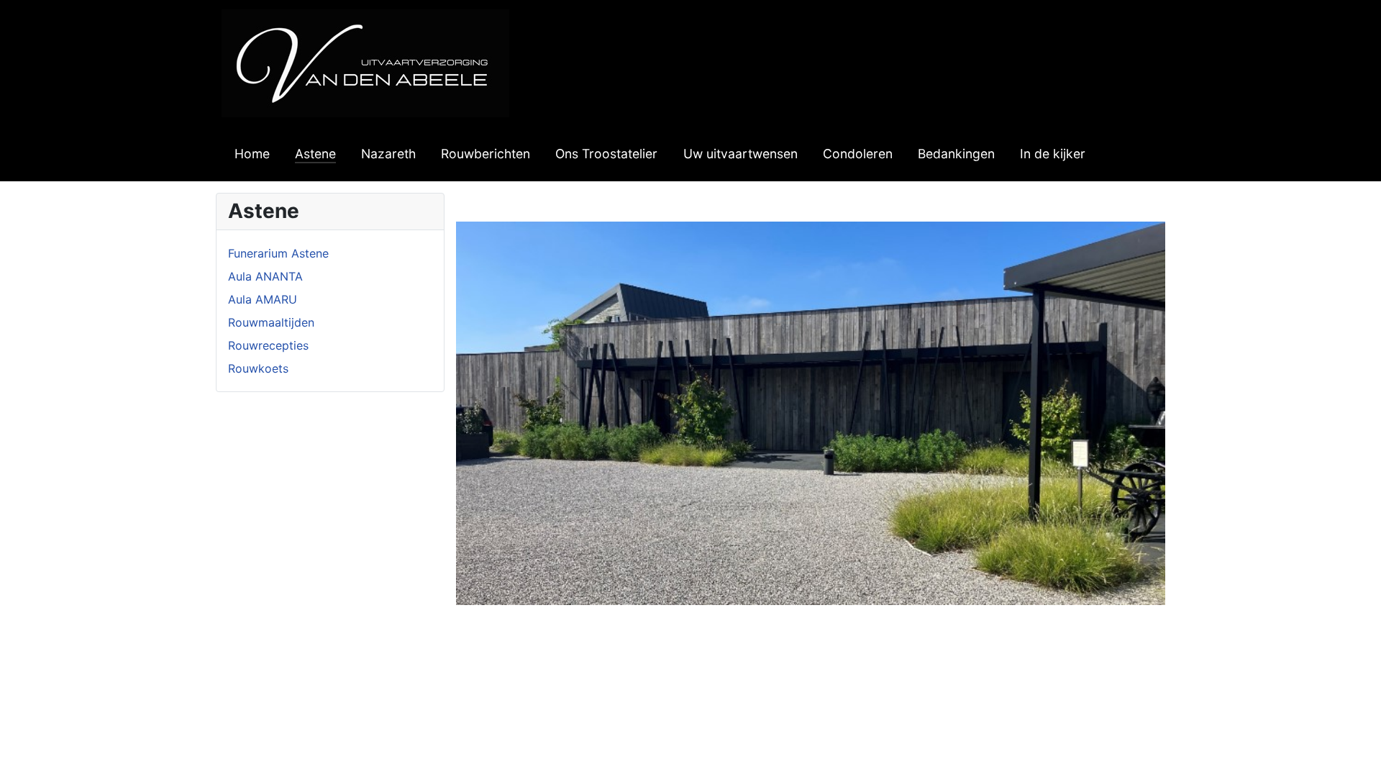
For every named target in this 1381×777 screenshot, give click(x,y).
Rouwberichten (485, 153)
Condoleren (858, 153)
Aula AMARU (262, 299)
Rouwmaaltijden (271, 322)
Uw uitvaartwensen (740, 153)
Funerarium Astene (278, 253)
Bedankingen (956, 153)
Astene (315, 153)
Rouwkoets (258, 368)
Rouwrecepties (268, 345)
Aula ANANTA (265, 276)
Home (252, 153)
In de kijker (1052, 153)
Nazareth (388, 153)
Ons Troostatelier (606, 153)
